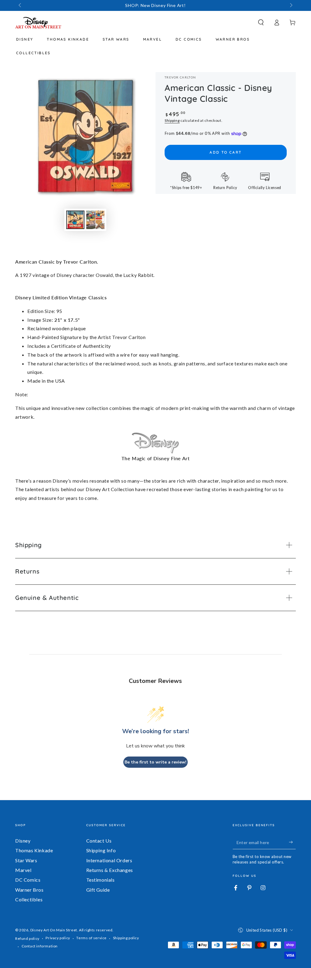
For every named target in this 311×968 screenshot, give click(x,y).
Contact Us (99, 840)
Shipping (172, 120)
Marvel (23, 870)
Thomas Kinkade (34, 850)
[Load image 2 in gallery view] (95, 220)
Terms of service (91, 938)
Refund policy (27, 938)
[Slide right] (290, 5)
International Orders (109, 860)
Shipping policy (126, 938)
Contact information (40, 946)
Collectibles (29, 899)
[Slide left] (20, 5)
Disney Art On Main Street (53, 930)
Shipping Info (101, 850)
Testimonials (100, 880)
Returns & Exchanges (109, 870)
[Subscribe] (292, 842)
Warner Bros (29, 890)
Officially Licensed (264, 187)
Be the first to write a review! (155, 762)
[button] (261, 22)
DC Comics (27, 880)
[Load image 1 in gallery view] (75, 220)
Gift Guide (98, 890)
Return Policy (225, 187)
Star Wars (26, 860)
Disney (23, 840)
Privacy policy (58, 938)
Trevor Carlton (180, 77)
